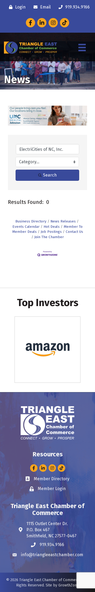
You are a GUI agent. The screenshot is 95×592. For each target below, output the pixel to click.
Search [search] (50, 175)
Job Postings (51, 231)
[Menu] (82, 47)
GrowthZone (68, 585)
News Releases (63, 221)
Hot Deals (52, 226)
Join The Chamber (49, 237)
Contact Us (74, 231)
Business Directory (30, 221)
